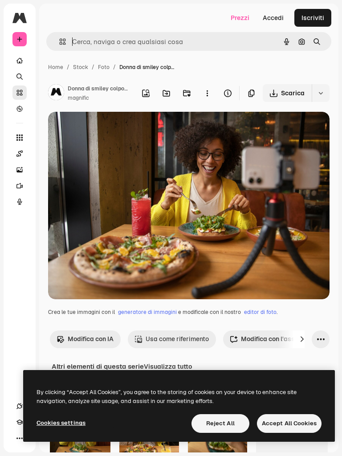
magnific (78, 98)
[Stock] (19, 93)
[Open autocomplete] (59, 41)
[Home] (19, 60)
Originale (107, 129)
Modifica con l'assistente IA (282, 339)
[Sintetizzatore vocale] (19, 202)
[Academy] (19, 422)
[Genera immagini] (19, 170)
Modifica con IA (91, 339)
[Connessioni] (19, 406)
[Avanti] (302, 339)
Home (55, 67)
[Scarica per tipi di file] (321, 93)
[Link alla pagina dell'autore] (56, 93)
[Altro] (19, 438)
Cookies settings (61, 423)
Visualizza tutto (168, 366)
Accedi (273, 18)
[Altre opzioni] (207, 93)
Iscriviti (312, 18)
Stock (80, 67)
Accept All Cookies (289, 423)
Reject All (220, 423)
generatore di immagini (147, 312)
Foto (104, 67)
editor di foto (260, 312)
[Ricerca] (19, 76)
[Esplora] (19, 109)
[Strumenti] (19, 137)
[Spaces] (19, 154)
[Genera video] (19, 186)
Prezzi (240, 18)
